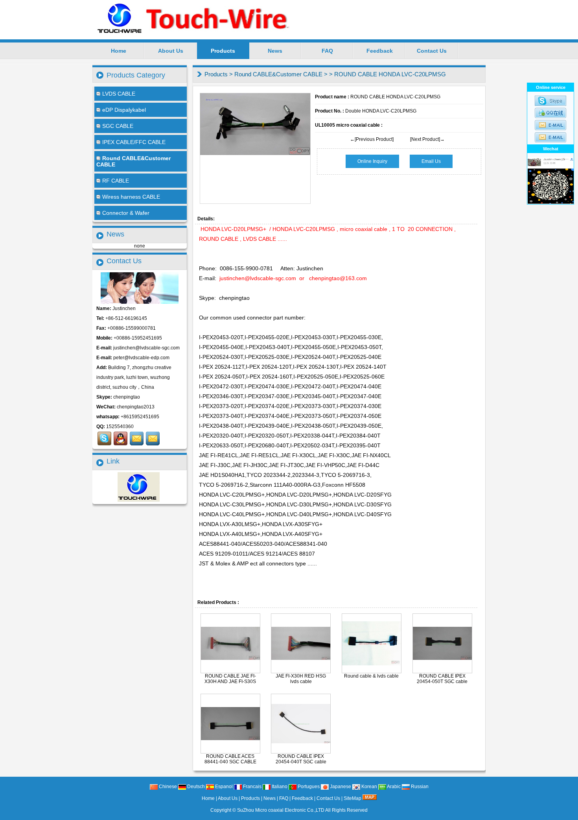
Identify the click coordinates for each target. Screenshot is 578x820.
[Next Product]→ (427, 139)
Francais (251, 786)
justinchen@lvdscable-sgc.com (146, 348)
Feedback (379, 51)
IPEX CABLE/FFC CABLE (134, 142)
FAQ (327, 51)
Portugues (308, 786)
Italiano (279, 786)
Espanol (223, 786)
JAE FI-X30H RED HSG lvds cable (301, 678)
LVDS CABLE (118, 93)
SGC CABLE (117, 126)
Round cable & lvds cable (371, 676)
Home (118, 51)
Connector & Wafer (125, 213)
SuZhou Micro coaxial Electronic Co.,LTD (280, 810)
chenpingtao (126, 397)
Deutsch (195, 786)
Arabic (393, 786)
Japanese (340, 786)
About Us (170, 51)
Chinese (167, 786)
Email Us (431, 161)
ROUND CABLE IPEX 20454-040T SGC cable (301, 759)
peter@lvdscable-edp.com (141, 357)
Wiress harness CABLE (131, 197)
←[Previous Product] (372, 139)
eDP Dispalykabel (124, 110)
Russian (419, 786)
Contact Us (432, 51)
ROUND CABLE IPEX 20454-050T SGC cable (442, 678)
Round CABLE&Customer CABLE (278, 74)
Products (223, 51)
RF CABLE (115, 180)
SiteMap (352, 798)
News (275, 51)
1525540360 (120, 426)
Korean (368, 786)
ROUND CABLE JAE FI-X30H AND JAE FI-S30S (230, 678)
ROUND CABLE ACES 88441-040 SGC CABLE (230, 759)
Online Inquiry (372, 161)
